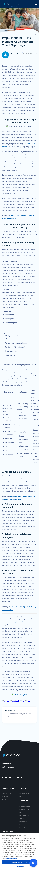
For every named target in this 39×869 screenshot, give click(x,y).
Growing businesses (8, 800)
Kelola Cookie (24, 828)
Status (22, 818)
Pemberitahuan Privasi (27, 825)
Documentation (25, 806)
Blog (21, 812)
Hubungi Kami (24, 815)
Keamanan (23, 821)
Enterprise (5, 803)
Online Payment (25, 793)
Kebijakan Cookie (11, 858)
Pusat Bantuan (24, 809)
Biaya (21, 797)
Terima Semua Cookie (19, 862)
